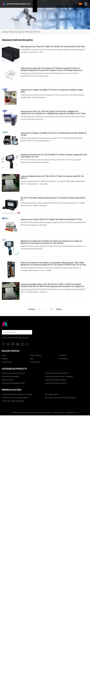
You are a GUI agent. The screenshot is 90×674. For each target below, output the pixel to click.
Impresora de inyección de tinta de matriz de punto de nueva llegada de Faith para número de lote (54, 156)
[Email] (29, 332)
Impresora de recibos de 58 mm (56, 373)
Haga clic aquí (23, 337)
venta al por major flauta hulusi (13, 401)
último (59, 309)
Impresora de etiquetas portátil (13, 383)
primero (31, 309)
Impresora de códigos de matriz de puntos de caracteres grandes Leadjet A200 (52, 91)
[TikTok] (27, 344)
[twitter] (13, 344)
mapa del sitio (7, 362)
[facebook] (3, 344)
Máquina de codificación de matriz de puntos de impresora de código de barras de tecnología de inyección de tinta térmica (51, 242)
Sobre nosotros (36, 355)
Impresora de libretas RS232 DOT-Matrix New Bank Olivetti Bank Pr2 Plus (51, 219)
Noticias (5, 359)
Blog (32, 359)
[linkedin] (8, 344)
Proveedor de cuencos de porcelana (15, 398)
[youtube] (17, 344)
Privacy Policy (35, 362)
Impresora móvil (8, 380)
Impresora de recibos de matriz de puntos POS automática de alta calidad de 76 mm (53, 134)
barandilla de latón (52, 394)
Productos (13, 32)
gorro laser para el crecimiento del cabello (60, 398)
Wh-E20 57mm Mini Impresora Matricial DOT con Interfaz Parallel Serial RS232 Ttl (53, 199)
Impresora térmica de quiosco (56, 383)
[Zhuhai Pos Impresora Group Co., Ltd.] (13, 324)
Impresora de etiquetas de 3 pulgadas (59, 376)
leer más (29, 56)
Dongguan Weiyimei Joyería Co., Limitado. (17, 394)
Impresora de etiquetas (10, 376)
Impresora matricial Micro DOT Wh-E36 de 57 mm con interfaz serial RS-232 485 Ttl (52, 177)
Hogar (6, 32)
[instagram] (22, 344)
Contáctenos (63, 359)
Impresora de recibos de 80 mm (13, 373)
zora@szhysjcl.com (71, 412)
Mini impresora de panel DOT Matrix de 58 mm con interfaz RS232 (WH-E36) (53, 47)
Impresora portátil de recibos (55, 380)
